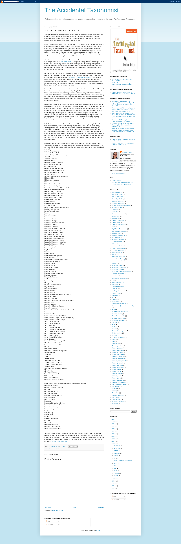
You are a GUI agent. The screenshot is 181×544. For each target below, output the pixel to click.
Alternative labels (117, 192)
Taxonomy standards (118, 367)
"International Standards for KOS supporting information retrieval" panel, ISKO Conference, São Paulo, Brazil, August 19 (123, 104)
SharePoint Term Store (118, 320)
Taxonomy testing (117, 373)
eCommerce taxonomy (118, 235)
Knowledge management (119, 267)
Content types (116, 222)
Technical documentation (119, 382)
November (117, 448)
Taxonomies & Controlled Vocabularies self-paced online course (123, 143)
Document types (116, 233)
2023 (114, 426)
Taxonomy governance (118, 356)
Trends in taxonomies (118, 395)
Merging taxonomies (118, 286)
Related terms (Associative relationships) (123, 306)
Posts (114, 496)
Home (74, 507)
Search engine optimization (120, 311)
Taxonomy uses (116, 378)
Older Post (101, 507)
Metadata (114, 289)
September (117, 453)
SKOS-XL (114, 326)
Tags (113, 341)
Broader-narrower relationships (121, 205)
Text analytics (116, 386)
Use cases (115, 397)
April (115, 468)
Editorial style (116, 237)
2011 (114, 488)
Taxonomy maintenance (119, 358)
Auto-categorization (117, 199)
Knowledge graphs (117, 265)
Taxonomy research (117, 363)
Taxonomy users (116, 376)
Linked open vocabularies (119, 278)
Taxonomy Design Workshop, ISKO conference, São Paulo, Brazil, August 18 (123, 92)
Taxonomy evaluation (118, 354)
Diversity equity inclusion (119, 231)
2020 (114, 434)
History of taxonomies (118, 250)
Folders (114, 244)
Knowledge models (117, 269)
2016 (114, 443)
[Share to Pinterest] (77, 447)
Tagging (114, 339)
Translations (115, 393)
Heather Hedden (127, 152)
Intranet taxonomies (117, 261)
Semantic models (117, 314)
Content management (118, 220)
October (116, 450)
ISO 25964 (115, 263)
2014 (114, 481)
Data (113, 227)
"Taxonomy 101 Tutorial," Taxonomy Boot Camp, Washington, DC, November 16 (123, 120)
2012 (114, 486)
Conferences (115, 216)
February (116, 473)
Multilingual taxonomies (118, 291)
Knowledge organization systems (121, 271)
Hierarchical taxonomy (118, 248)
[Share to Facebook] (75, 447)
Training (114, 391)
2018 (114, 439)
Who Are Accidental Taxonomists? (123, 460)
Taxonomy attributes (117, 346)
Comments (116, 499)
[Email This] (69, 447)
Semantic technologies (118, 318)
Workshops (59, 449)
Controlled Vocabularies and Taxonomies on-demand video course (123, 140)
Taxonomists (52, 449)
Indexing (114, 254)
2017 (114, 441)
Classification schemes (118, 214)
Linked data (115, 276)
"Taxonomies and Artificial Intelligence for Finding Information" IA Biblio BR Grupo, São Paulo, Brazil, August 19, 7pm (123, 109)
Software (114, 329)
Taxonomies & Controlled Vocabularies (79, 77)
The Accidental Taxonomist (81, 10)
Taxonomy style (116, 369)
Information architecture (118, 256)
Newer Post (48, 507)
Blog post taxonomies (118, 201)
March (116, 470)
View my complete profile (117, 173)
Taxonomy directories (118, 352)
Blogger (98, 530)
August (116, 455)
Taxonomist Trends (65, 62)
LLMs (113, 280)
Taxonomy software (117, 365)
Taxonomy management (119, 361)
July (115, 458)
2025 (114, 421)
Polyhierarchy (116, 301)
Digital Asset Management (119, 229)
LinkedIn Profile (116, 180)
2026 (114, 419)
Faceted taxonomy (117, 242)
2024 (114, 424)
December (117, 446)
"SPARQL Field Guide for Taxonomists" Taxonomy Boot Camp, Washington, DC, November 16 (123, 125)
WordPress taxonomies (118, 401)
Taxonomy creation (117, 348)
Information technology (118, 259)
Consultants (115, 218)
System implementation (118, 337)
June (115, 463)
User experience (116, 399)
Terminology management (119, 384)
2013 (114, 483)
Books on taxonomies (118, 203)
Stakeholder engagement (119, 331)
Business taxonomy (117, 207)
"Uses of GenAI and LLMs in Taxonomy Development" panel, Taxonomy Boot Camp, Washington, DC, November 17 (123, 130)
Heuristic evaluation (117, 246)
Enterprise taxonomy (118, 239)
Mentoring (115, 284)
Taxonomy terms (116, 371)
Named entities (116, 293)
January (116, 475)
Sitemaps (114, 322)
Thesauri (114, 388)
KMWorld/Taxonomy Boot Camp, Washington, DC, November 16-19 (122, 83)
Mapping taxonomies (118, 282)
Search (114, 309)
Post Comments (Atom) (58, 510)
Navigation (115, 295)
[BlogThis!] (71, 447)
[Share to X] (73, 447)
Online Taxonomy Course (59, 441)
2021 (114, 431)
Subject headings (117, 333)
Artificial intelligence (117, 197)
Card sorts (115, 209)
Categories (115, 212)
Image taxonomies (117, 252)
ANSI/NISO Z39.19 (117, 194)
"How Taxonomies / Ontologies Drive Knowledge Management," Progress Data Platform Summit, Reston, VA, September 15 (124, 115)
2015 (114, 478)
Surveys (114, 335)
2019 (114, 436)
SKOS (113, 324)
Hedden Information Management (121, 185)
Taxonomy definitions (118, 350)
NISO (113, 297)
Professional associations (119, 304)
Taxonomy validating (118, 380)
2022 (114, 429)
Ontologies (115, 299)
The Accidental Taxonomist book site (122, 182)
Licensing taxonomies (118, 274)
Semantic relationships (118, 316)
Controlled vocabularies (119, 224)
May (115, 465)
